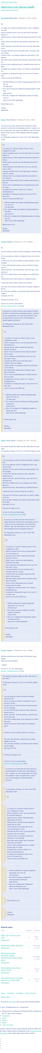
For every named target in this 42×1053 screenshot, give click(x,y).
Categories (10, 993)
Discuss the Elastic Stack (9, 2)
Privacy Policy (5, 997)
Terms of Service (30, 993)
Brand (4, 1022)
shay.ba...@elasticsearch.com (10, 306)
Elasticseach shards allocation (12, 945)
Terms (4, 1018)
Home (3, 993)
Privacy (4, 1020)
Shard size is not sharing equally (18, 6)
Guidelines (19, 993)
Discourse (12, 1002)
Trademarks (6, 1016)
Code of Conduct (7, 1025)
